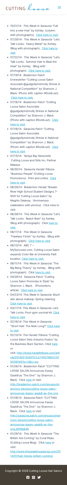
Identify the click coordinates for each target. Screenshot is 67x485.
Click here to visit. (39, 70)
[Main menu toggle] (59, 7)
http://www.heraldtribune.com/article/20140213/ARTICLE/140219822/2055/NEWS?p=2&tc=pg (35, 357)
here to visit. (43, 272)
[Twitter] (39, 477)
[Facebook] (28, 477)
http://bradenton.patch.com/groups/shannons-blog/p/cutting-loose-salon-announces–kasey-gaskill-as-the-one (35, 389)
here (55, 344)
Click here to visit (47, 35)
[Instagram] (33, 477)
